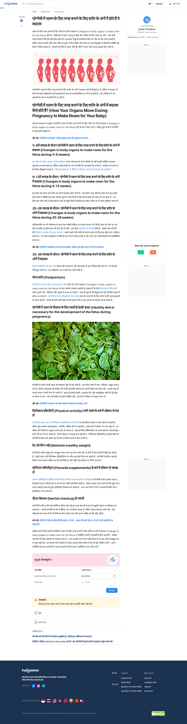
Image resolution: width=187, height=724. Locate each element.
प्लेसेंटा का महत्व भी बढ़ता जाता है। (50, 232)
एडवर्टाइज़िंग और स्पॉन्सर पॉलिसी (131, 691)
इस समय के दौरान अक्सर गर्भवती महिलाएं (48, 161)
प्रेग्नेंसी (34, 12)
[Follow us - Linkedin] (43, 685)
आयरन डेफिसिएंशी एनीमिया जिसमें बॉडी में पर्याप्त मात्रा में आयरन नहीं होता (62, 479)
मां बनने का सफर (58, 12)
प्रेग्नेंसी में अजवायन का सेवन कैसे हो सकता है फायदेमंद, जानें (63, 403)
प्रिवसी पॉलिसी (125, 682)
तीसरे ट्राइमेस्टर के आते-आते (44, 266)
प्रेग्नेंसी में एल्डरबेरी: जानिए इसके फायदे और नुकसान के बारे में (63, 138)
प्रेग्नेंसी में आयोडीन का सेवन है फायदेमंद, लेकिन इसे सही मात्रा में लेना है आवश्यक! (71, 247)
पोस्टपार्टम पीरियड (107, 288)
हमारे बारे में (148, 678)
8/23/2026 (85, 576)
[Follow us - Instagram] (38, 685)
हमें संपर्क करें (149, 691)
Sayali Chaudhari (147, 29)
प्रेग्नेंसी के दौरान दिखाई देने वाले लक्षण (63, 296)
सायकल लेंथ (38, 582)
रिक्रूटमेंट (148, 687)
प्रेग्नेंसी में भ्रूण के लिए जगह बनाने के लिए (49, 284)
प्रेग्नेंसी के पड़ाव (45, 12)
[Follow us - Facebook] (33, 685)
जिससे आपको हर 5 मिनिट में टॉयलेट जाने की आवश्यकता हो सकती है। (83, 169)
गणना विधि (37, 570)
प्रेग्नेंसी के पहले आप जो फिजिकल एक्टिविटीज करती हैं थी (55, 422)
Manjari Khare (133, 37)
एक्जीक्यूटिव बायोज (150, 682)
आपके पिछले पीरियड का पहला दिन (45, 576)
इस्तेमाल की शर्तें (126, 678)
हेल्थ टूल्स (115, 684)
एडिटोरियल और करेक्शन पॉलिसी (131, 687)
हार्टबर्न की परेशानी (87, 228)
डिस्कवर (114, 673)
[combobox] (99, 570)
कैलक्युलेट (112, 590)
